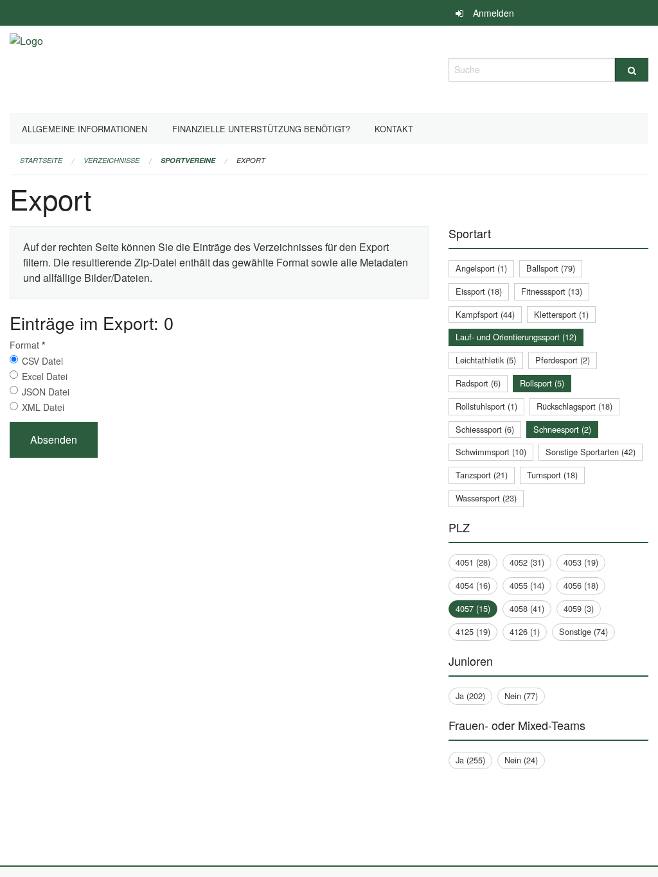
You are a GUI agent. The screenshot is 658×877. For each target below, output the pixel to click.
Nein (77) (521, 696)
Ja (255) (470, 760)
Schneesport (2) (562, 429)
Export (250, 160)
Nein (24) (521, 760)
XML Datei (43, 407)
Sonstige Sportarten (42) (591, 452)
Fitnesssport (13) (551, 291)
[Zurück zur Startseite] (26, 67)
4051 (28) (473, 562)
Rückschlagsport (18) (574, 406)
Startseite (41, 160)
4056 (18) (581, 585)
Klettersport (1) (561, 314)
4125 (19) (473, 631)
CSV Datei (42, 360)
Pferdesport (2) (562, 360)
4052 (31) (527, 562)
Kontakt (394, 129)
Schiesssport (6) (485, 429)
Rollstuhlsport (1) (486, 406)
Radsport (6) (478, 383)
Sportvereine (188, 160)
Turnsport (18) (552, 475)
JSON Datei (45, 391)
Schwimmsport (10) (491, 452)
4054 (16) (473, 585)
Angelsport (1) (481, 268)
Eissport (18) (479, 291)
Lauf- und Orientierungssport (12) (516, 337)
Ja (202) (470, 696)
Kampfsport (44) (485, 314)
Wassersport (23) (486, 498)
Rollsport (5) (542, 383)
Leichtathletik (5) (486, 360)
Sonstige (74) (583, 631)
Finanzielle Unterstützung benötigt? (261, 129)
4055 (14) (527, 585)
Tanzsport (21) (482, 475)
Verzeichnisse (111, 160)
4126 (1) (525, 631)
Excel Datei (44, 376)
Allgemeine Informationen (84, 129)
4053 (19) (581, 562)
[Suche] (631, 70)
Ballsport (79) (550, 268)
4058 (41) (527, 608)
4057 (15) (473, 608)
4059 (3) (579, 608)
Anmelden (493, 12)
